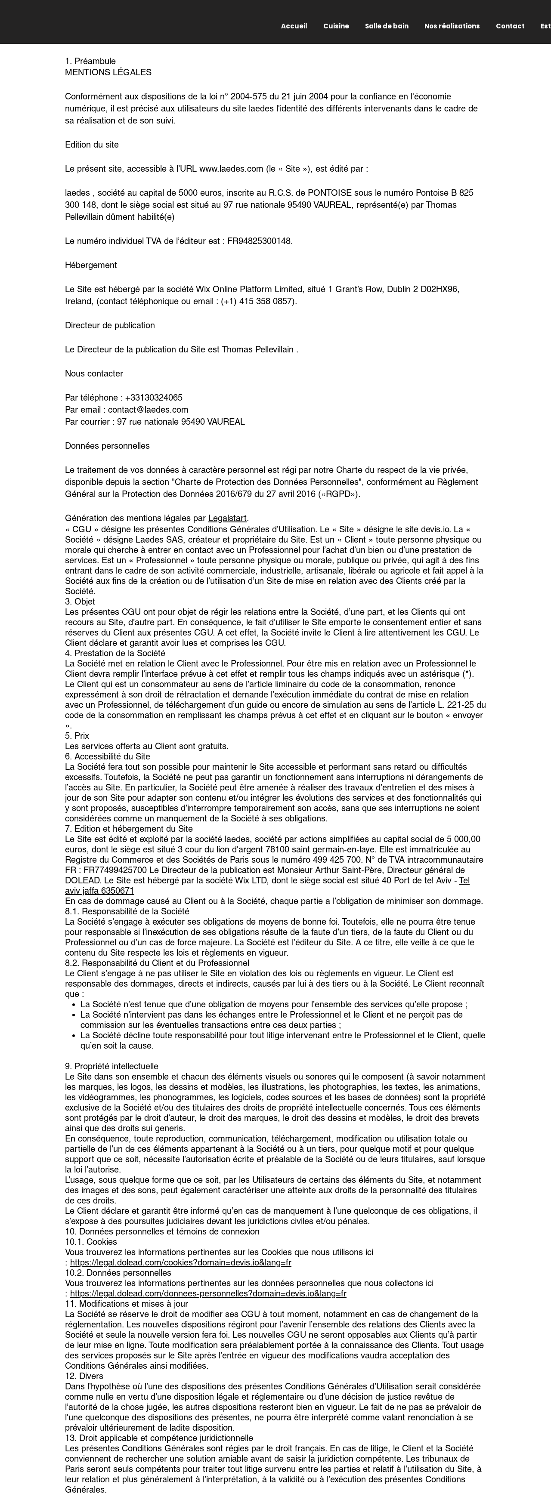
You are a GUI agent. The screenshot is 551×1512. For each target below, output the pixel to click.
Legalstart (227, 518)
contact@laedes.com (148, 409)
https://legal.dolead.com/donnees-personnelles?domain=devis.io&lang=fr (208, 1293)
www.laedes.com (231, 169)
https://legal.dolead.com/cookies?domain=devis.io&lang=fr (180, 1262)
